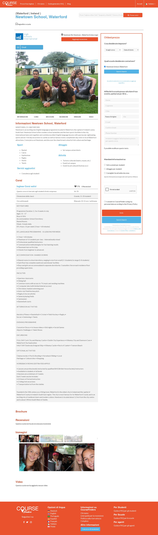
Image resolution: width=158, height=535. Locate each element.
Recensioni (63, 117)
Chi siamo (40, 4)
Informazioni (22, 117)
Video (91, 117)
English (53, 513)
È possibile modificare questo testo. (116, 148)
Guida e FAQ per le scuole (124, 518)
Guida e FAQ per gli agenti (124, 525)
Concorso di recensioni (90, 529)
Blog (69, 4)
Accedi (139, 4)
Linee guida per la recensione (92, 516)
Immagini (77, 117)
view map (94, 35)
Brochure (50, 117)
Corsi (36, 117)
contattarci (132, 230)
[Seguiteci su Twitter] (27, 522)
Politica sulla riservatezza (91, 518)
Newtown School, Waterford (116, 67)
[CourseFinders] (9, 3)
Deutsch (53, 511)
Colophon (84, 521)
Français (53, 521)
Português (54, 516)
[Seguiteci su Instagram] (31, 522)
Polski (52, 526)
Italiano (151, 4)
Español (53, 519)
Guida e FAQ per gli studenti (125, 511)
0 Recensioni (86, 186)
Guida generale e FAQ (56, 4)
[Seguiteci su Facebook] (24, 522)
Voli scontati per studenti (115, 165)
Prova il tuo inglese (27, 4)
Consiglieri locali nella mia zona (117, 173)
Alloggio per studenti (114, 169)
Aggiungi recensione (79, 39)
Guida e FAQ (124, 230)
